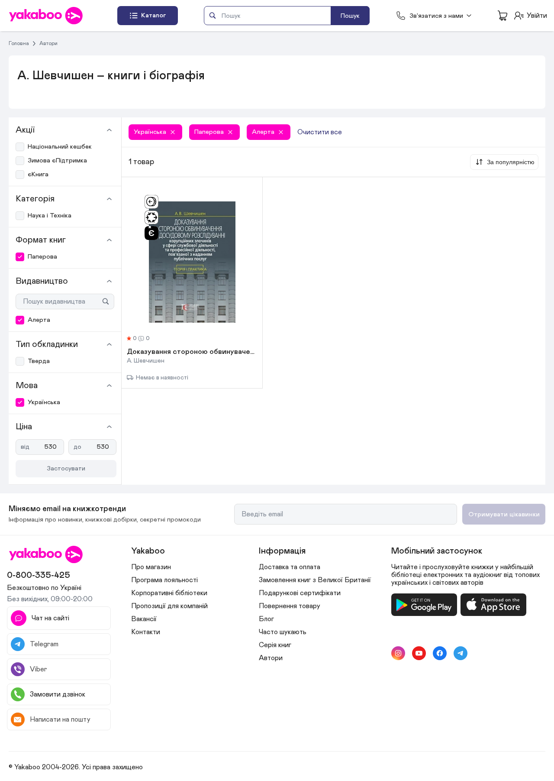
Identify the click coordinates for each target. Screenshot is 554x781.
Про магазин (151, 567)
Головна (19, 43)
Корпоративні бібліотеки (169, 593)
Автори (48, 43)
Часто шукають (282, 632)
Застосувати (66, 468)
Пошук (350, 16)
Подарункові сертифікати (300, 593)
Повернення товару (289, 606)
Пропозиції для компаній (169, 606)
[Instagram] (398, 653)
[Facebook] (440, 653)
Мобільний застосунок (436, 551)
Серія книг (275, 645)
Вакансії (144, 619)
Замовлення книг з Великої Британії (315, 580)
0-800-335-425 (38, 575)
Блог (266, 619)
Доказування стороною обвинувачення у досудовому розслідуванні (192, 352)
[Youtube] (419, 653)
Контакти (145, 632)
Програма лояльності (164, 580)
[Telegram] (460, 653)
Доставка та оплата (289, 567)
